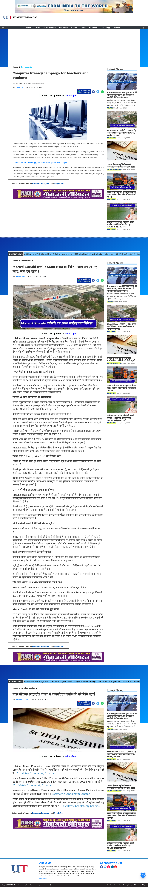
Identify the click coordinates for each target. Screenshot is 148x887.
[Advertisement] (74, 45)
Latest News (115, 69)
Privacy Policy (127, 885)
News (28, 27)
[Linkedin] (112, 866)
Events (117, 27)
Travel (37, 27)
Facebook (36, 183)
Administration (49, 27)
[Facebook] (101, 866)
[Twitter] (105, 866)
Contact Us (117, 885)
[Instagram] (108, 866)
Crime (83, 27)
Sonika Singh (21, 276)
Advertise (137, 885)
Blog (143, 885)
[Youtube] (115, 866)
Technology (105, 27)
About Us (45, 862)
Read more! (43, 879)
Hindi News (26, 261)
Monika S (19, 88)
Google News (59, 183)
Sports (74, 27)
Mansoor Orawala (22, 699)
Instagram (45, 183)
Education (63, 27)
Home (15, 67)
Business (93, 27)
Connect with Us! (111, 862)
